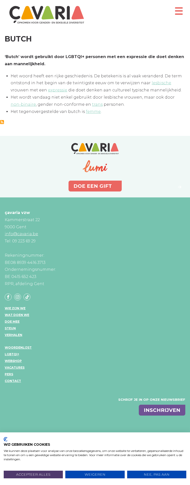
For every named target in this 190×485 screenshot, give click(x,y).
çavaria (46, 14)
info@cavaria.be (21, 234)
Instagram (17, 297)
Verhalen (13, 335)
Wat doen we (17, 315)
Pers (9, 374)
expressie (57, 90)
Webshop (13, 361)
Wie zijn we (15, 308)
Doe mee (12, 321)
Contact (13, 381)
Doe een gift (92, 186)
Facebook (8, 297)
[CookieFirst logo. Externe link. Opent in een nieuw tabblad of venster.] (5, 439)
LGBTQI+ (12, 354)
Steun (10, 328)
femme (93, 111)
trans (97, 104)
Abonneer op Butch (2, 122)
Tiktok (27, 297)
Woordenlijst (18, 347)
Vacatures (14, 367)
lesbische (161, 83)
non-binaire (23, 104)
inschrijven (162, 410)
